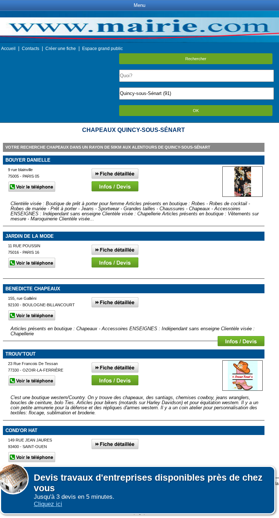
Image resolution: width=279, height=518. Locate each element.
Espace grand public (102, 48)
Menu (139, 5)
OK (196, 110)
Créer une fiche (60, 48)
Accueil (8, 48)
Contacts (30, 48)
